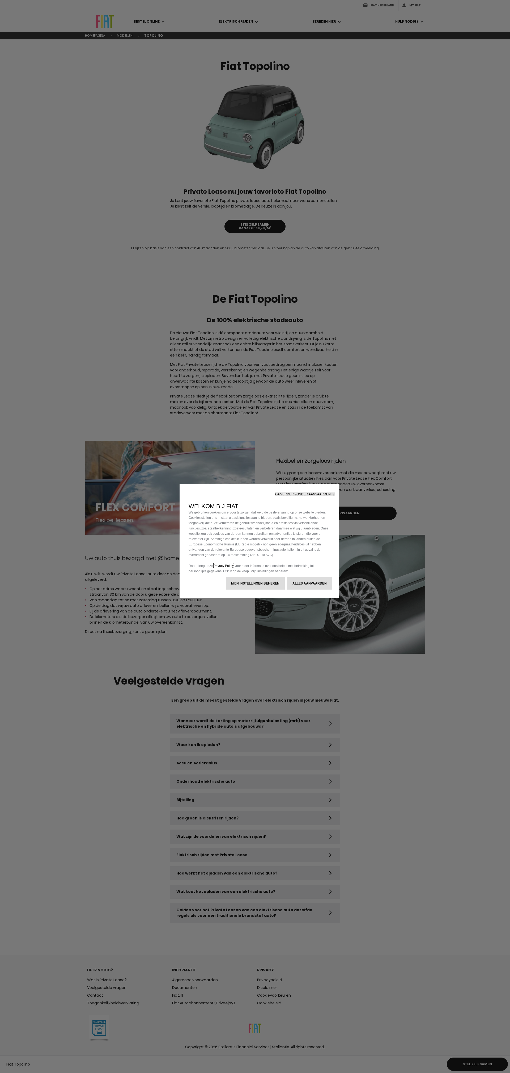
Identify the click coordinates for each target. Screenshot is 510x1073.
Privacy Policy (224, 565)
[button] (305, 494)
